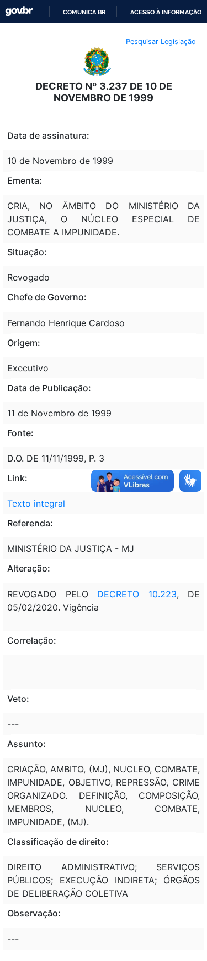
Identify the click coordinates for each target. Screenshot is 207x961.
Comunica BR (84, 12)
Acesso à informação (165, 12)
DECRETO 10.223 (137, 594)
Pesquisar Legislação (161, 41)
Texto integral (36, 503)
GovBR (19, 11)
